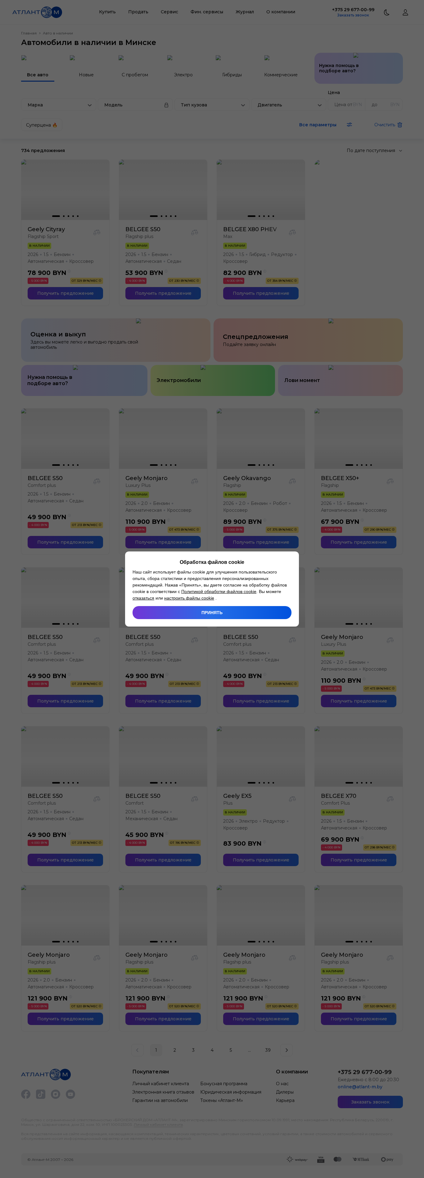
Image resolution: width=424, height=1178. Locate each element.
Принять (212, 612)
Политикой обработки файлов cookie (218, 591)
